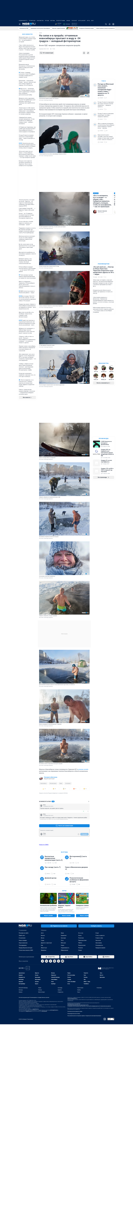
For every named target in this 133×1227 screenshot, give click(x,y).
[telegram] (42, 961)
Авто (42, 933)
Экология (98, 940)
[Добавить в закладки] (84, 52)
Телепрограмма (60, 20)
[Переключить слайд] (88, 898)
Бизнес (43, 935)
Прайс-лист (22, 935)
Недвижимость (23, 20)
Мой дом (63, 943)
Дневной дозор (50, 878)
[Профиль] (113, 24)
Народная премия (100, 947)
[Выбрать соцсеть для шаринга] (88, 52)
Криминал (63, 935)
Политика (81, 938)
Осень (80, 935)
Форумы (52, 20)
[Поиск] (106, 24)
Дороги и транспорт (46, 943)
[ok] (50, 961)
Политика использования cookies (74, 1011)
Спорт (97, 933)
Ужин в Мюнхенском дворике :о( (76, 868)
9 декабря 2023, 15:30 (44, 48)
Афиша (68, 20)
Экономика (99, 943)
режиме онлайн (83, 769)
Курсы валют (82, 20)
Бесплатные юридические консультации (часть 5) (53, 858)
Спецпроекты (99, 945)
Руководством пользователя (73, 1003)
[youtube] (62, 961)
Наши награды (23, 940)
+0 (83, 811)
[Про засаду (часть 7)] (42, 870)
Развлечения (81, 945)
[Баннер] (72, 28)
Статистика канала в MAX (26, 950)
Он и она (80, 933)
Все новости (27, 34)
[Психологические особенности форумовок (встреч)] (67, 881)
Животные (44, 947)
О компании (22, 938)
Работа (80, 943)
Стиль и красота (100, 935)
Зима (62, 933)
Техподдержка (23, 945)
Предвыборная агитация (25, 947)
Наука (62, 945)
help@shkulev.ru (28, 1011)
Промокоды (32, 20)
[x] (58, 961)
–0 (87, 811)
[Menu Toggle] (20, 24)
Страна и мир (99, 938)
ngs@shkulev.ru (35, 1009)
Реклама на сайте (23, 933)
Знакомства (40, 20)
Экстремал (68, 783)
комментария (47, 53)
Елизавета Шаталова (50, 777)
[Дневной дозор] (42, 881)
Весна (42, 938)
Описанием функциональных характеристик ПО (77, 1005)
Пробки (67, 24)
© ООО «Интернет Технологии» (26, 1019)
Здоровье (43, 950)
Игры (88, 20)
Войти (44, 834)
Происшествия (82, 940)
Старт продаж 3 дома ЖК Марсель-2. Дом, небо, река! (26, 209)
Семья (80, 950)
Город (42, 940)
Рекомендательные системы (73, 1013)
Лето (62, 940)
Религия (80, 947)
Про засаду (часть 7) (52, 867)
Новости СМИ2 (43, 844)
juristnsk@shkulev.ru (54, 1010)
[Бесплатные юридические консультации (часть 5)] (42, 860)
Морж (60, 783)
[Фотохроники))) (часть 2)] (67, 860)
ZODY (92, 20)
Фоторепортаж (53, 783)
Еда (42, 945)
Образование (64, 950)
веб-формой (44, 1011)
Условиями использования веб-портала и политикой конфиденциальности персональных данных (89, 1006)
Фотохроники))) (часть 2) (78, 857)
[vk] (46, 961)
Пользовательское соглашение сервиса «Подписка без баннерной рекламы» (84, 1015)
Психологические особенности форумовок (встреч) (79, 880)
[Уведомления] (109, 24)
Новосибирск (43, 783)
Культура (63, 938)
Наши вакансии (23, 943)
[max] (54, 961)
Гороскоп (74, 20)
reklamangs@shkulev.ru (72, 998)
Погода (47, 20)
